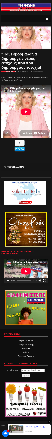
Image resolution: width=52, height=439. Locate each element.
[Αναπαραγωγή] (7, 280)
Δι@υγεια (26, 348)
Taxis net (26, 352)
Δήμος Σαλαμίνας (26, 341)
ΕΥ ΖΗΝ (13, 71)
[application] (26, 271)
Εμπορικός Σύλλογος (26, 356)
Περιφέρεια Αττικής (26, 345)
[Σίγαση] (39, 280)
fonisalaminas (38, 72)
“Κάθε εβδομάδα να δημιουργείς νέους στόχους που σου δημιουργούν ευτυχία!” (22, 61)
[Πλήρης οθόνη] (44, 280)
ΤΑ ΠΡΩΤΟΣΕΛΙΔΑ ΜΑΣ (14, 167)
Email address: (14, 370)
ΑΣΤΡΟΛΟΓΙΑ (6, 71)
